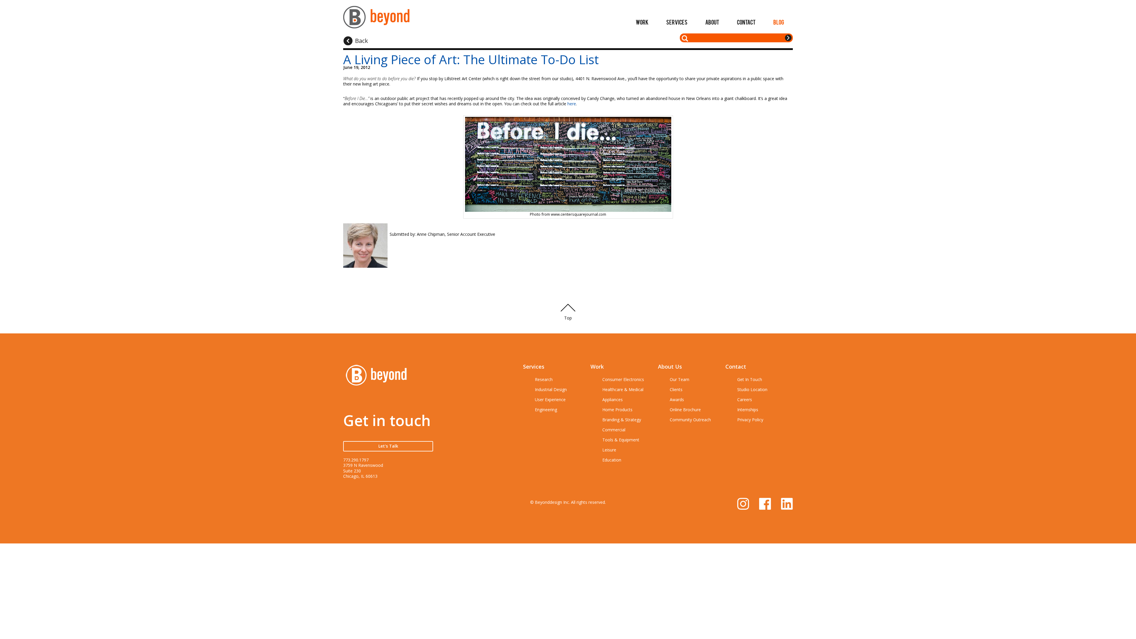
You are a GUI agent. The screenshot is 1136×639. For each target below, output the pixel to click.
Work (642, 21)
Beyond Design (376, 19)
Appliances (612, 399)
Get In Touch (749, 379)
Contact (746, 21)
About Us (670, 366)
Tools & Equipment (620, 440)
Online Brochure (685, 409)
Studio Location (752, 389)
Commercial (613, 430)
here (571, 103)
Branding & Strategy (621, 419)
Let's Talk (388, 446)
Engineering (546, 409)
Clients (676, 389)
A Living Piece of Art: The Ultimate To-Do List (471, 59)
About (712, 21)
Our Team (679, 379)
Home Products (617, 409)
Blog (778, 21)
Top (568, 318)
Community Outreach (690, 419)
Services (677, 21)
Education (611, 460)
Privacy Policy (750, 419)
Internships (747, 409)
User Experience (550, 399)
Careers (744, 399)
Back (361, 41)
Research (544, 379)
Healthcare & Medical (622, 389)
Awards (677, 399)
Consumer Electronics (623, 379)
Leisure (609, 450)
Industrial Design (551, 389)
